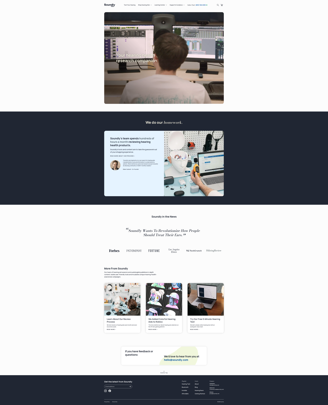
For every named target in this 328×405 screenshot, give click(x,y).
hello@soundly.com (176, 360)
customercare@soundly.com (217, 389)
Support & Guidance (176, 5)
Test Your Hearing (129, 5)
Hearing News (199, 390)
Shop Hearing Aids (144, 5)
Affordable (185, 394)
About (197, 384)
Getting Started (200, 394)
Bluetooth (185, 387)
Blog (196, 387)
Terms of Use (114, 401)
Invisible (184, 390)
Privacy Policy (107, 401)
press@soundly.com (214, 393)
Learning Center (160, 5)
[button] (114, 251)
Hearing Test (186, 384)
